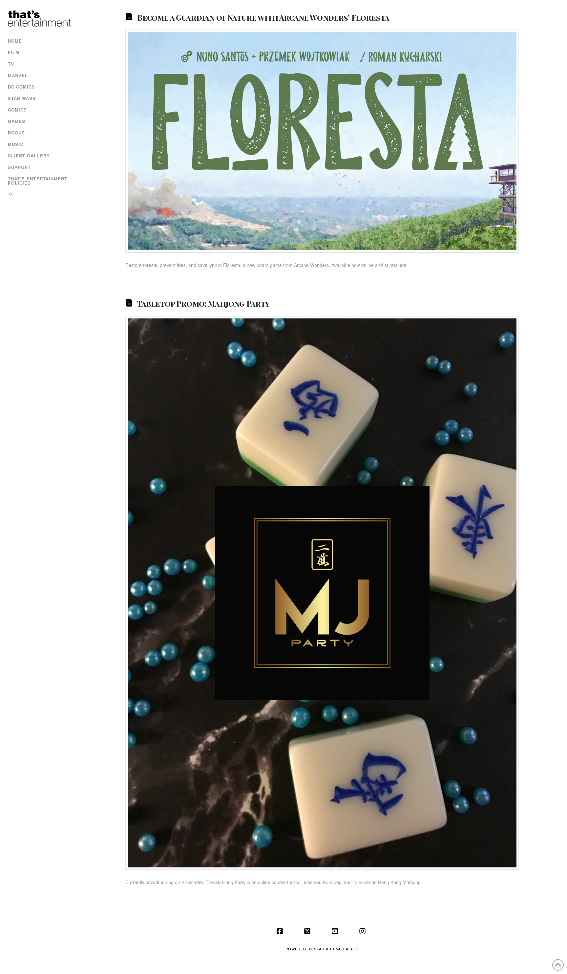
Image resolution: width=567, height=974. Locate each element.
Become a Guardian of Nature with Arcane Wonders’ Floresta (263, 17)
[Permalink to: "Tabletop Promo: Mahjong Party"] (322, 593)
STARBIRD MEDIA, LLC (336, 948)
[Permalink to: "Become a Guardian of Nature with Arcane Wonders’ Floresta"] (322, 141)
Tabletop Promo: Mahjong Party (203, 303)
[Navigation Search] (38, 195)
